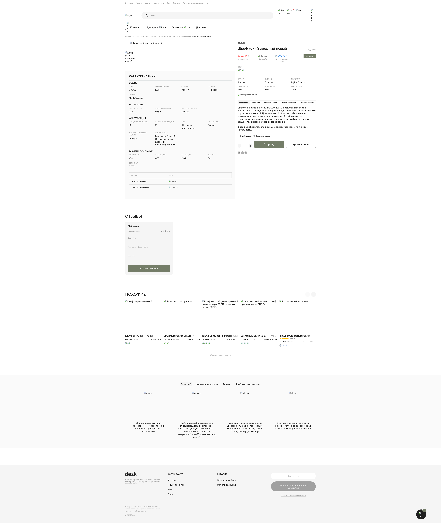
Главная (128, 36)
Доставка (129, 3)
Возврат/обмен (270, 102)
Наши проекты (158, 3)
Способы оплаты (307, 102)
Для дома (201, 27)
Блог (168, 3)
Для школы (177, 27)
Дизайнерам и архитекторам (248, 384)
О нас (171, 494)
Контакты (176, 3)
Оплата (138, 3)
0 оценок (241, 43)
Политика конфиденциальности (195, 3)
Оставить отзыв (149, 268)
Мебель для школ (226, 484)
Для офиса (152, 27)
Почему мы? (186, 384)
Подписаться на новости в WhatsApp (293, 486)
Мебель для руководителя (160, 36)
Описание (243, 102)
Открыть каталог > (220, 355)
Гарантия (256, 102)
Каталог (147, 3)
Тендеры (226, 384)
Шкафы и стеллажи (180, 36)
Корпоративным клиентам (207, 384)
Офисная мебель (226, 480)
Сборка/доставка (288, 102)
